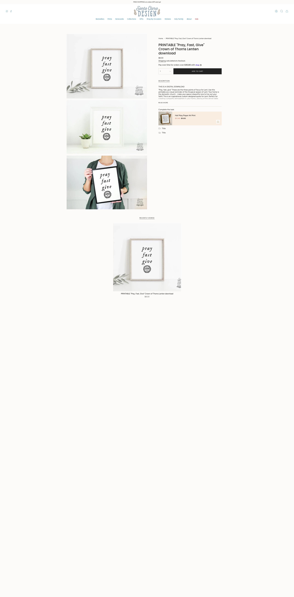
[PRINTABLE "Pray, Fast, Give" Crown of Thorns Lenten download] (147, 257)
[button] (131, 19)
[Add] (218, 122)
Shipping (162, 61)
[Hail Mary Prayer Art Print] (165, 118)
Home (160, 38)
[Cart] (287, 11)
